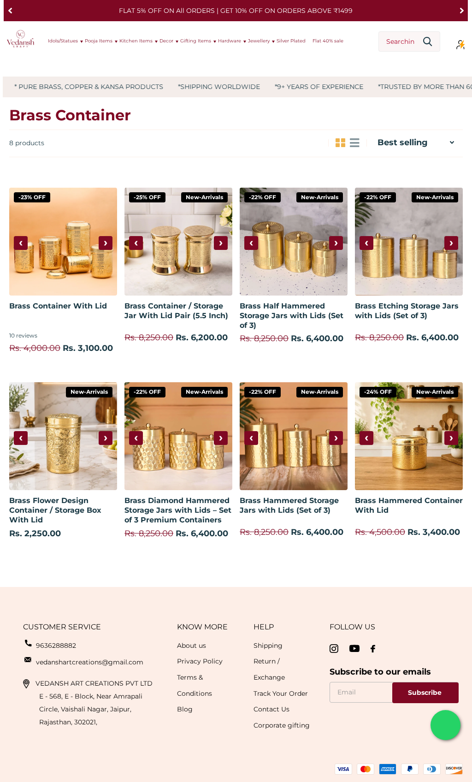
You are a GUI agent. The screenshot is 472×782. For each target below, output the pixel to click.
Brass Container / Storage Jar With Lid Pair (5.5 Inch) (176, 311)
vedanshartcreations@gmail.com (89, 662)
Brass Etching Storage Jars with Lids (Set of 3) (407, 311)
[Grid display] (340, 143)
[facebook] (373, 648)
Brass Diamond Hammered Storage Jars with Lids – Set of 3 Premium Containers (177, 510)
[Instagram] (334, 649)
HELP (264, 626)
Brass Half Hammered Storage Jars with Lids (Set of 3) (291, 316)
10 (23, 335)
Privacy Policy (200, 661)
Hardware (229, 40)
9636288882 (56, 645)
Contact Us (271, 709)
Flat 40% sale (328, 40)
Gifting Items (195, 40)
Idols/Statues (63, 40)
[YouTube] (354, 648)
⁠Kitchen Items (136, 40)
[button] (10, 10)
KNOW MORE (202, 626)
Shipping (268, 645)
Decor (166, 40)
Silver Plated (291, 40)
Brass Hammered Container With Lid (409, 505)
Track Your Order (281, 693)
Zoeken (427, 41)
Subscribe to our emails (380, 672)
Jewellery (259, 40)
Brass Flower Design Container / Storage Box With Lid (55, 510)
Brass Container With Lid (58, 306)
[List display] (355, 143)
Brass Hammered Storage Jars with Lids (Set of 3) (289, 505)
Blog (185, 709)
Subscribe (425, 692)
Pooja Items (98, 40)
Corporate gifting (282, 725)
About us (191, 645)
